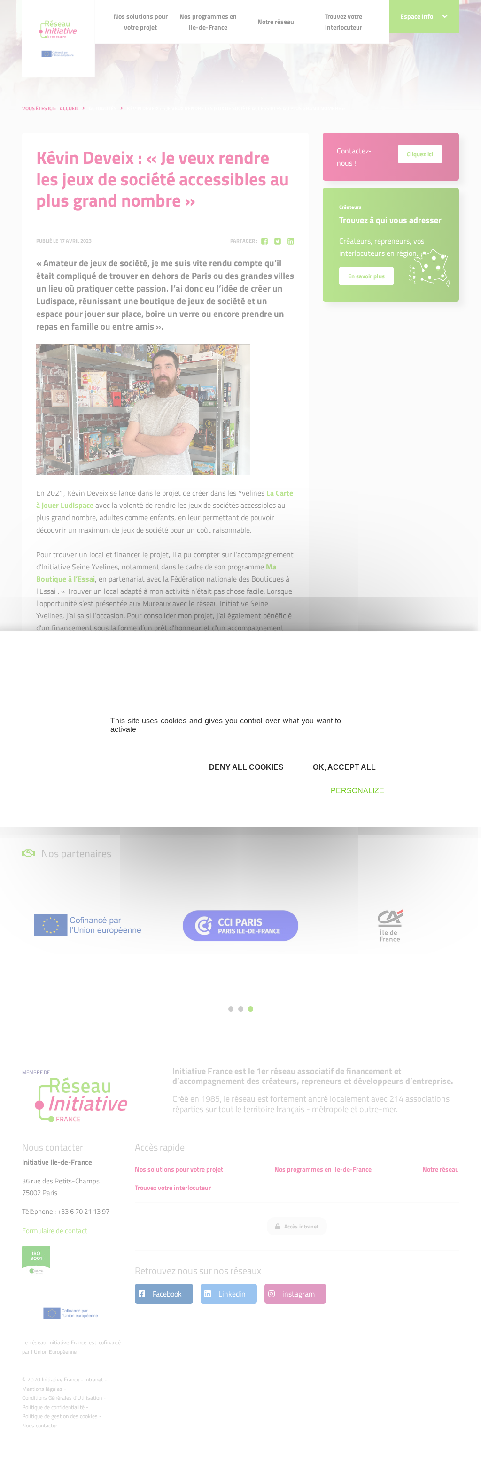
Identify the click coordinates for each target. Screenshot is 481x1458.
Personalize (357, 791)
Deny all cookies (245, 767)
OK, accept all (343, 767)
